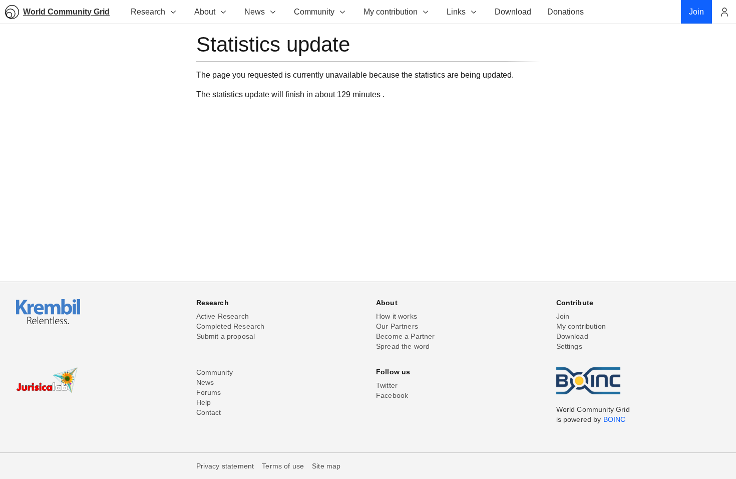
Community (314, 12)
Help (203, 402)
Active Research (222, 316)
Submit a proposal (225, 336)
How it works (396, 316)
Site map (326, 466)
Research (148, 12)
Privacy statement (225, 466)
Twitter (387, 385)
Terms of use (283, 466)
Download (572, 336)
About (204, 12)
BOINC (614, 419)
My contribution (390, 12)
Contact (208, 412)
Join (563, 316)
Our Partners (397, 326)
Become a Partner (405, 336)
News (254, 12)
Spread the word (403, 346)
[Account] (724, 12)
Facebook (392, 395)
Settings (569, 346)
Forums (208, 392)
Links (456, 12)
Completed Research (230, 326)
